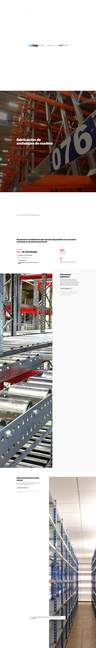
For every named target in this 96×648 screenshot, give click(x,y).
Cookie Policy (34, 618)
